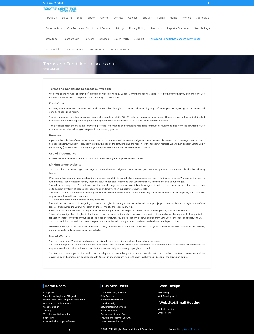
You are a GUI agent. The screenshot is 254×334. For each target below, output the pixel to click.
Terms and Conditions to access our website (174, 39)
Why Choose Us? (121, 49)
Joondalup (202, 17)
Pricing (120, 28)
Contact (118, 17)
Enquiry (147, 17)
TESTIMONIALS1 (75, 49)
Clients (104, 17)
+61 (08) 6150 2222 (54, 2)
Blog (80, 17)
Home (173, 17)
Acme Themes (191, 329)
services (104, 39)
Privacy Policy (137, 28)
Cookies (132, 17)
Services (89, 39)
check (91, 17)
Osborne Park (54, 28)
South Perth (121, 39)
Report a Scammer (178, 28)
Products (156, 28)
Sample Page (202, 28)
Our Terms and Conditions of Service (88, 28)
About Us (51, 17)
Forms (161, 17)
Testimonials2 (98, 49)
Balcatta (67, 17)
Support (139, 39)
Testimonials (53, 49)
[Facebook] (208, 3)
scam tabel (52, 39)
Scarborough (71, 39)
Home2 (186, 17)
